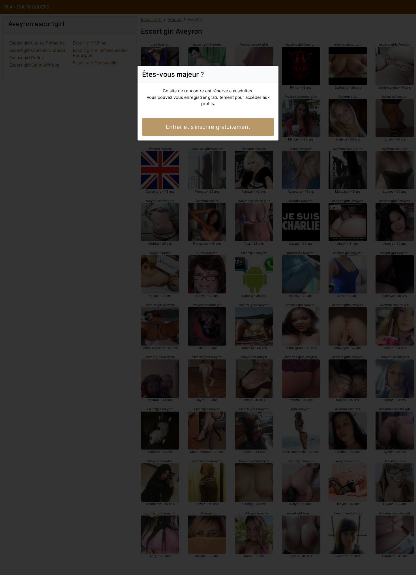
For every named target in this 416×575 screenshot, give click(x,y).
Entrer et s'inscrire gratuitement (208, 126)
